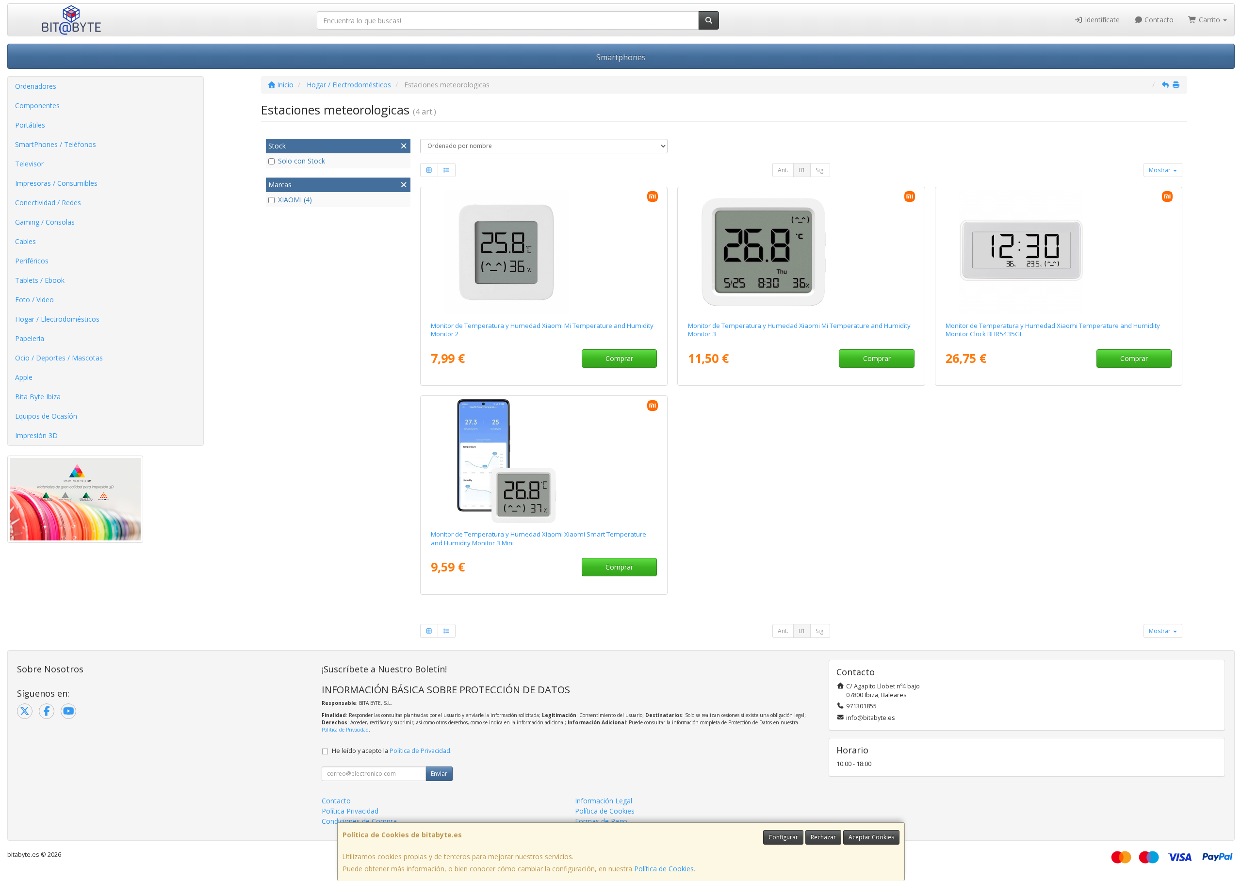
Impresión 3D (36, 435)
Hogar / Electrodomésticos (57, 319)
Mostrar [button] (1160, 170)
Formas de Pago (601, 821)
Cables (25, 241)
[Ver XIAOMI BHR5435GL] (1058, 252)
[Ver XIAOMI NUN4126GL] (544, 252)
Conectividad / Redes (48, 202)
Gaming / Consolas (45, 222)
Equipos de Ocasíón (46, 416)
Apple (24, 377)
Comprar (619, 358)
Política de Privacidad (345, 729)
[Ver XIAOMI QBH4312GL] (544, 461)
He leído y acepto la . (392, 751)
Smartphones (621, 57)
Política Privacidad (350, 811)
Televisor (29, 163)
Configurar (783, 837)
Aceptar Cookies (871, 837)
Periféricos (32, 260)
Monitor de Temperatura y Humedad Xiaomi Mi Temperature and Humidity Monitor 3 (799, 329)
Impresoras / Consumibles (56, 183)
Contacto (1158, 19)
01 (802, 170)
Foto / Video (34, 299)
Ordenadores (35, 86)
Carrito (1209, 19)
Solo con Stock (301, 160)
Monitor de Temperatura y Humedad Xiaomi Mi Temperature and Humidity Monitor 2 (542, 329)
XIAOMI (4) (295, 199)
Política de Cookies (664, 868)
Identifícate (1101, 19)
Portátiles (30, 125)
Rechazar (823, 837)
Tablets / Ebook (40, 280)
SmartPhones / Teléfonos (55, 144)
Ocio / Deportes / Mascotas (59, 357)
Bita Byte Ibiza (38, 396)
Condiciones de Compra (359, 821)
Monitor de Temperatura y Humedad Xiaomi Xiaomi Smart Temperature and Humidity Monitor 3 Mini (538, 538)
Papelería (29, 338)
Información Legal (603, 800)
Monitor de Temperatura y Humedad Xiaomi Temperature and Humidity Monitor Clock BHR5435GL (1053, 329)
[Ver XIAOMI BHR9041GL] (801, 252)
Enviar (439, 773)
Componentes (37, 105)
